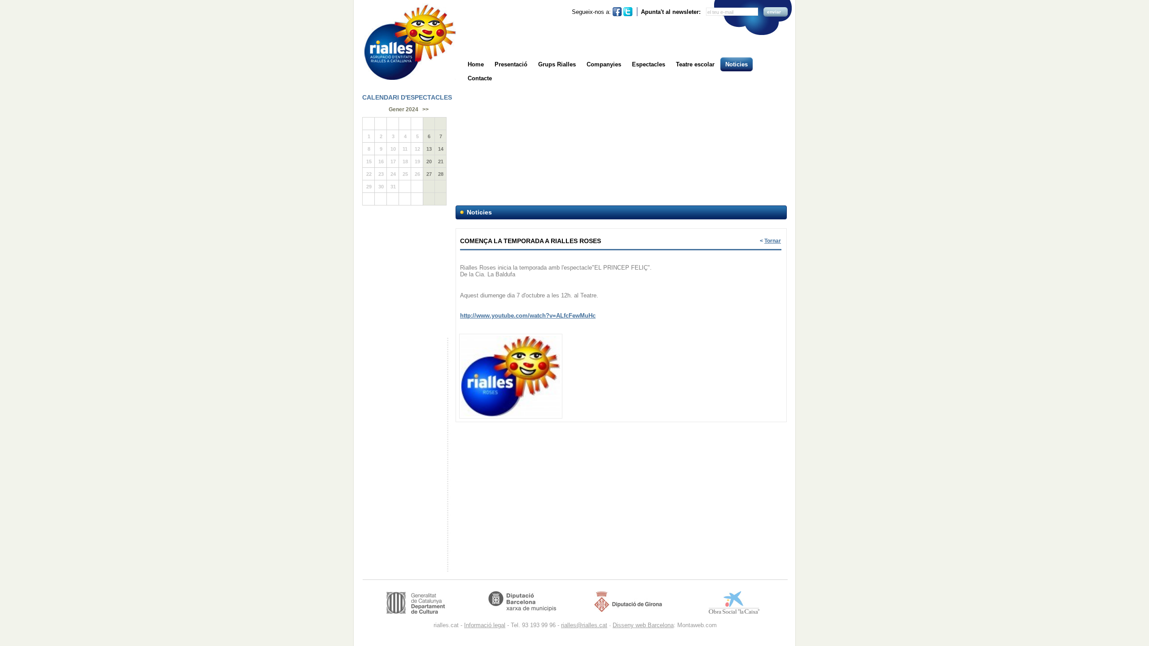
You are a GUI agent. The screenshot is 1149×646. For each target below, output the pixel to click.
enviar (774, 11)
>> (425, 109)
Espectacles (648, 64)
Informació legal (484, 625)
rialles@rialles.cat (584, 625)
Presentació (511, 64)
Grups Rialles (557, 64)
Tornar (772, 241)
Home (476, 64)
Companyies (604, 64)
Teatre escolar (695, 64)
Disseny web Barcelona (643, 625)
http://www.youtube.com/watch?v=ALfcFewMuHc (528, 315)
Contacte (480, 78)
